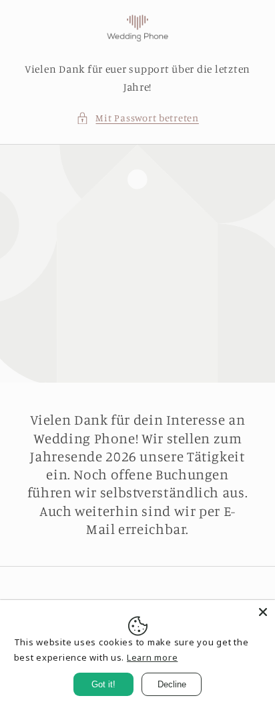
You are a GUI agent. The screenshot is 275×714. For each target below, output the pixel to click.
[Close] (263, 612)
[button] (137, 118)
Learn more (152, 657)
